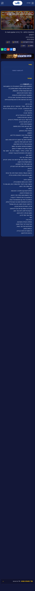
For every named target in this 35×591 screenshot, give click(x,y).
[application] (17, 20)
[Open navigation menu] (32, 3)
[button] (17, 20)
